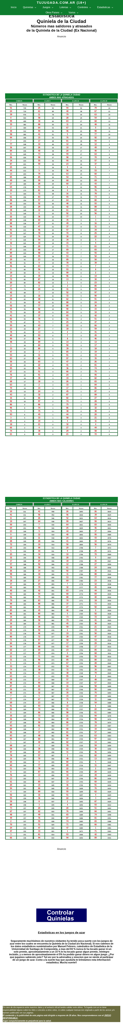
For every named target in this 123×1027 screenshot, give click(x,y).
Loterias (64, 7)
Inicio (13, 7)
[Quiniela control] (61, 921)
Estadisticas (103, 7)
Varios (72, 12)
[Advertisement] (61, 64)
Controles (83, 7)
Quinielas (28, 7)
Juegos (46, 7)
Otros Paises (52, 12)
